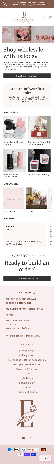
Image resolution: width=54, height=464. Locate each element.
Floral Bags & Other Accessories (27, 360)
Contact (27, 387)
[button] (3, 18)
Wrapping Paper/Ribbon (27, 364)
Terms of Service (27, 392)
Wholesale (27, 378)
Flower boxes (27, 350)
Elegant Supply (23, 458)
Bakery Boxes (27, 355)
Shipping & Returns (27, 369)
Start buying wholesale (27, 76)
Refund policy (27, 383)
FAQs (27, 373)
